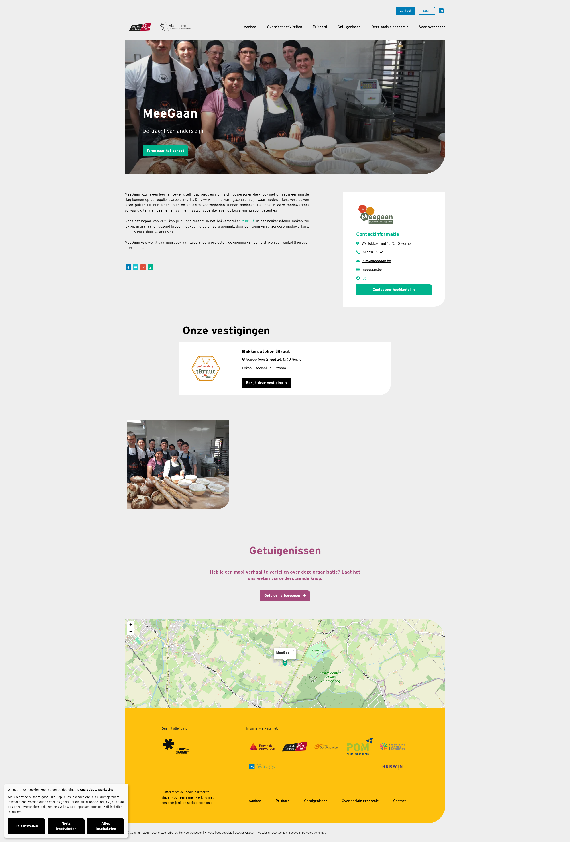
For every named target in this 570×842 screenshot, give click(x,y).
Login (427, 10)
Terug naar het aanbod (165, 151)
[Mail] (143, 267)
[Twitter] (135, 267)
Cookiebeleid (224, 832)
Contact (405, 10)
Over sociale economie (389, 27)
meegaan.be (372, 270)
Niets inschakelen (66, 826)
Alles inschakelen (106, 826)
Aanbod (250, 27)
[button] (285, 663)
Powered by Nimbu (314, 832)
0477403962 (372, 252)
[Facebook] (128, 267)
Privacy (209, 832)
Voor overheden (432, 27)
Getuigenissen (349, 27)
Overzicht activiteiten (284, 27)
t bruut (248, 221)
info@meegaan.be (376, 261)
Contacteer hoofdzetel (392, 290)
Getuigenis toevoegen (282, 595)
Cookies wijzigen (245, 832)
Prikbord (320, 27)
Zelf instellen (26, 826)
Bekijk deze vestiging (264, 383)
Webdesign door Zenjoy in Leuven (278, 832)
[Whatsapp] (150, 267)
